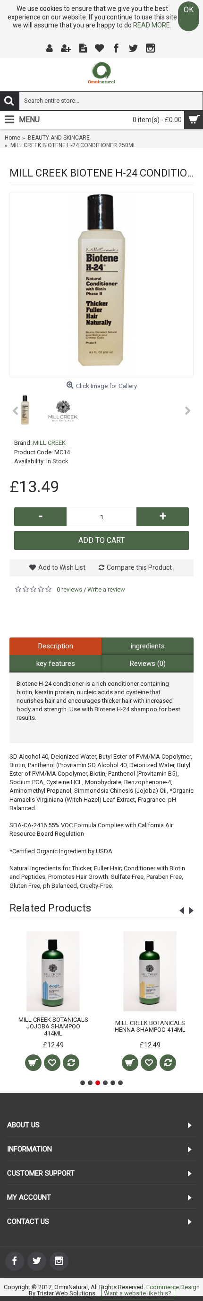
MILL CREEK (49, 442)
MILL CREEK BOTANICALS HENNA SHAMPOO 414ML (150, 1026)
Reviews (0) (148, 663)
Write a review (106, 589)
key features (55, 663)
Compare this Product (139, 567)
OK (189, 9)
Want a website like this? (137, 1293)
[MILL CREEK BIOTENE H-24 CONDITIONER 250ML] (101, 285)
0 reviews (69, 589)
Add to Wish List (61, 567)
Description (55, 646)
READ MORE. (152, 25)
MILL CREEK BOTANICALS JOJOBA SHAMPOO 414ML (53, 1026)
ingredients (148, 646)
